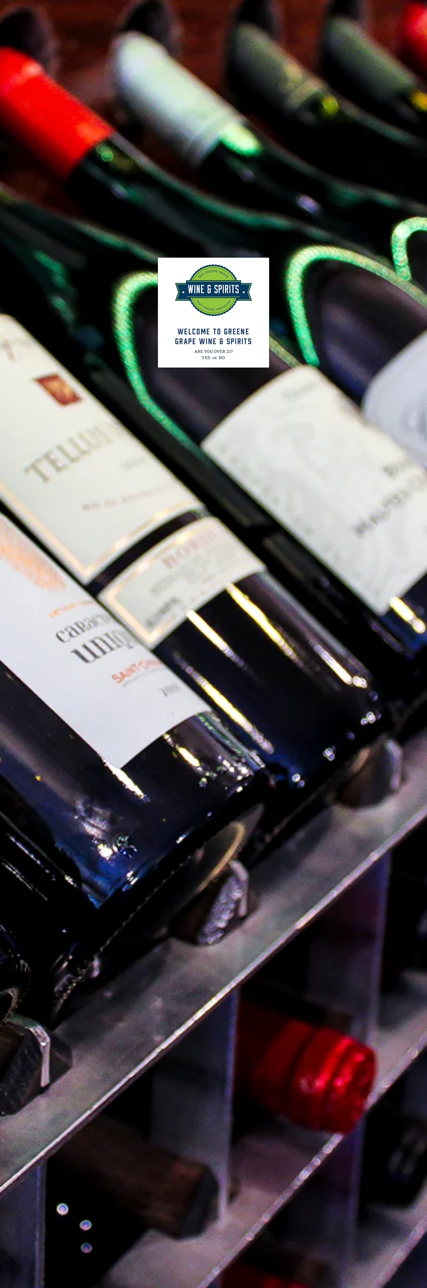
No (222, 357)
